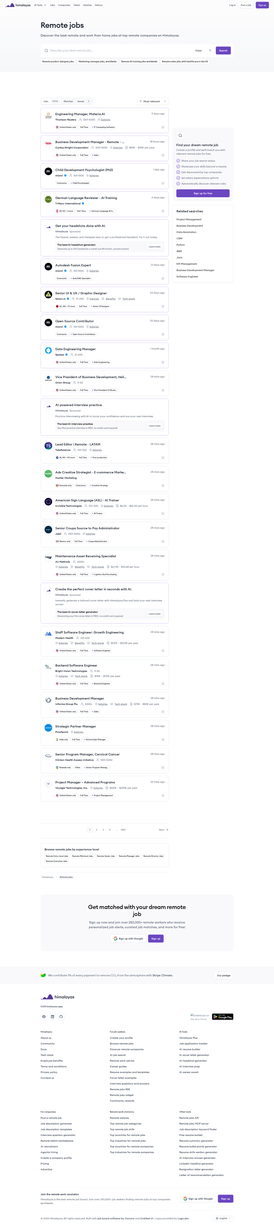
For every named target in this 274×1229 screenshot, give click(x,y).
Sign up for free (203, 193)
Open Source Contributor (74, 321)
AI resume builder (189, 1049)
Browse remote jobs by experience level (72, 849)
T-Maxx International (68, 203)
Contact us (47, 1077)
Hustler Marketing (66, 477)
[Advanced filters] (210, 50)
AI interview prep (189, 1066)
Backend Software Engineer (76, 665)
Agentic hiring (49, 1152)
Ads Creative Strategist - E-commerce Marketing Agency (90, 472)
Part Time (81, 211)
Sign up (262, 5)
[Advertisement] (104, 86)
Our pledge (223, 975)
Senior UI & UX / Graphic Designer (81, 293)
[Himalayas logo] (17, 5)
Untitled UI (146, 1218)
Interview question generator (58, 1135)
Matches (68, 101)
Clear (198, 50)
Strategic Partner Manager (75, 726)
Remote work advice (122, 1060)
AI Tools (38, 5)
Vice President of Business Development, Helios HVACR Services (90, 377)
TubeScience (62, 449)
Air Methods (62, 561)
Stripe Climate (162, 975)
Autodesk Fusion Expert (73, 265)
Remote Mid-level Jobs (82, 856)
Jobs (52, 5)
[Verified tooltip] (65, 175)
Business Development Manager (79, 698)
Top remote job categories (125, 1123)
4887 (123, 830)
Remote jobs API (189, 1117)
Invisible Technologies (68, 505)
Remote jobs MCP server (194, 1123)
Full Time (84, 127)
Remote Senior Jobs (106, 856)
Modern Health (64, 638)
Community (48, 1043)
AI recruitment (49, 1146)
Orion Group (62, 382)
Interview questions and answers (129, 1083)
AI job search (118, 1055)
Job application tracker (193, 1043)
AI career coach (189, 1072)
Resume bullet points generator (198, 1146)
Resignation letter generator (196, 1169)
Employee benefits (52, 1060)
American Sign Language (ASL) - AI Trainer (87, 500)
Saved (83, 101)
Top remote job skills (122, 1129)
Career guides (118, 1066)
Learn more (154, 246)
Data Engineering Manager (75, 349)
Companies (64, 5)
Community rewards (122, 1100)
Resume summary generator (196, 1140)
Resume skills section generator (198, 1152)
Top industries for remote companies (132, 1152)
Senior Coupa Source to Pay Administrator (87, 528)
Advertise (46, 1169)
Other (77, 767)
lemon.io (60, 298)
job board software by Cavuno (116, 1218)
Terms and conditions (54, 1066)
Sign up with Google (131, 938)
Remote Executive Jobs (56, 861)
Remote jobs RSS (120, 1089)
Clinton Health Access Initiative (74, 759)
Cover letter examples (123, 1077)
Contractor (62, 183)
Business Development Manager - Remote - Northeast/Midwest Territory (90, 142)
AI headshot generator (193, 1060)
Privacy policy (49, 1072)
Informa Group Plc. (66, 704)
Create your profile (121, 1037)
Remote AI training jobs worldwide (139, 61)
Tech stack (126, 299)
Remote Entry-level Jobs (57, 856)
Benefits (108, 299)
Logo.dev (183, 1218)
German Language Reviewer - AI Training (86, 198)
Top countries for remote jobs (127, 1135)
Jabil (58, 533)
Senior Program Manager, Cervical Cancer (87, 754)
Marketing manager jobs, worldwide (98, 61)
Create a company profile (56, 1157)
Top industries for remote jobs (128, 1140)
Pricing (45, 1163)
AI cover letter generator (194, 1055)
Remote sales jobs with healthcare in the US (185, 61)
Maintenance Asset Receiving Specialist (85, 556)
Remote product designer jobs (58, 61)
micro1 (59, 175)
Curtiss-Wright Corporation (71, 147)
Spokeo (59, 354)
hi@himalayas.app (52, 1006)
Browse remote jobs (122, 1043)
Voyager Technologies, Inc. (71, 787)
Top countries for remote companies (131, 1146)
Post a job (246, 5)
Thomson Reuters (65, 119)
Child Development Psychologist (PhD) (84, 170)
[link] (48, 877)
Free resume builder (191, 1135)
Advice (98, 5)
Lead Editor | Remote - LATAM (77, 444)
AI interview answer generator (197, 1157)
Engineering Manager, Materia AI (80, 114)
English (223, 1218)
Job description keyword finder (198, 1129)
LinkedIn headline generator (196, 1163)
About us (46, 1037)
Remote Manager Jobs (129, 856)
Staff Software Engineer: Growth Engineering (89, 632)
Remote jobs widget (122, 1095)
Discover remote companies (127, 1049)
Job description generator (56, 1123)
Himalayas (47, 877)
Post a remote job (51, 1117)
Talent (76, 5)
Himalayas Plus (188, 1037)
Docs (44, 1049)
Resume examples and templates (130, 1072)
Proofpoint (61, 732)
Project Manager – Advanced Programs (85, 782)
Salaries (87, 5)
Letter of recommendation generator (201, 1175)
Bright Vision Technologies (71, 671)
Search (223, 50)
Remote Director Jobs (153, 856)
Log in (232, 5)
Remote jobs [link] (66, 877)
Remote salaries (119, 1117)
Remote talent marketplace (57, 1140)
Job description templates (56, 1129)
